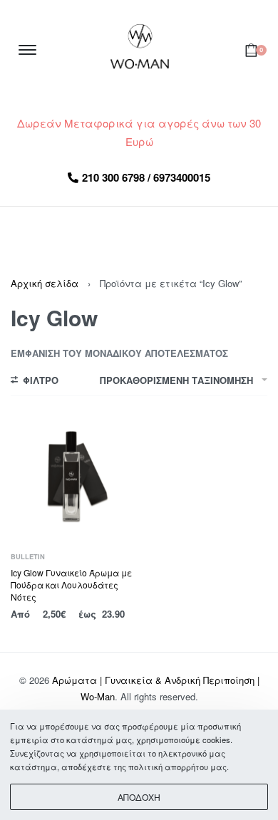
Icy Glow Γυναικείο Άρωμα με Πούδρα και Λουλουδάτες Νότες (71, 584)
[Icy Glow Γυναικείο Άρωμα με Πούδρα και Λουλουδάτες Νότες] (73, 478)
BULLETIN (28, 557)
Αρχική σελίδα (44, 283)
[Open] (27, 50)
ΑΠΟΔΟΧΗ (139, 797)
